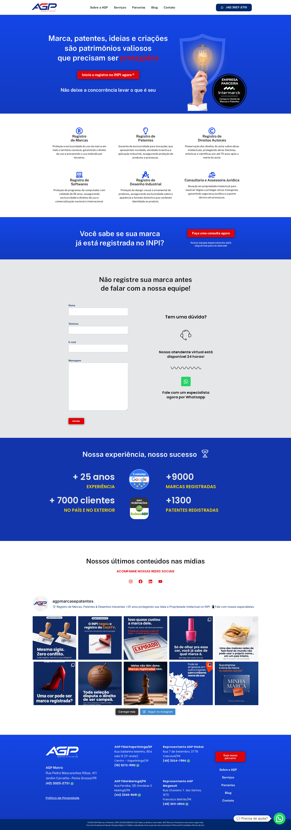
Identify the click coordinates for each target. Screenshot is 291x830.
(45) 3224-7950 (175, 761)
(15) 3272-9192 (125, 765)
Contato (169, 7)
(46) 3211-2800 (174, 804)
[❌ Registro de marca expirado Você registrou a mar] (145, 638)
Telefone (73, 323)
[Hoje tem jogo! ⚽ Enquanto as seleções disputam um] (100, 683)
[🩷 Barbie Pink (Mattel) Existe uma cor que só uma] (191, 638)
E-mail (72, 342)
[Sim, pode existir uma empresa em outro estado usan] (191, 683)
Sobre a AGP (99, 7)
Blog (154, 7)
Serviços (120, 7)
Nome (71, 305)
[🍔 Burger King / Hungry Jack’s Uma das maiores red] (236, 638)
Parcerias (138, 7)
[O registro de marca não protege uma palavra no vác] (54, 638)
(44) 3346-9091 (126, 795)
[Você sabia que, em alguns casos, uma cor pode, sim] (54, 683)
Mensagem (74, 360)
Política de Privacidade (62, 798)
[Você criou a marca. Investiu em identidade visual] (236, 683)
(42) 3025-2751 (58, 783)
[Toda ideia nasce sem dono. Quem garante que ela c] (145, 683)
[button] (279, 818)
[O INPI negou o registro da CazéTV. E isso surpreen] (100, 638)
